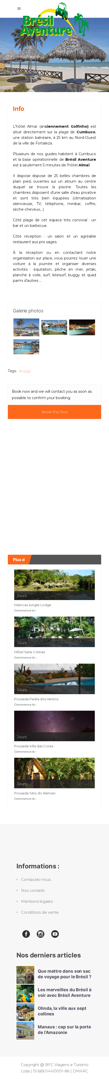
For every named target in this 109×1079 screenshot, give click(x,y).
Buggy (25, 371)
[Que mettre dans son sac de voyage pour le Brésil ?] (25, 975)
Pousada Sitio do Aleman (35, 793)
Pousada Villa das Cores (33, 746)
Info (18, 108)
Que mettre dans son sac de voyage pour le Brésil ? (65, 974)
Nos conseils (32, 890)
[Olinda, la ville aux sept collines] (25, 1012)
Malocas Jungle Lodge (32, 605)
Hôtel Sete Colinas (29, 652)
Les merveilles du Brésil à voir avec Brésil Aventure (65, 992)
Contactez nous (36, 879)
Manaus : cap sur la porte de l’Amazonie (64, 1029)
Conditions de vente (40, 912)
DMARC (80, 1071)
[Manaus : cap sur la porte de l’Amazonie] (25, 1031)
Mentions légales (37, 901)
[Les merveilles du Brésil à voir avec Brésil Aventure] (25, 993)
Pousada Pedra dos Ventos (36, 699)
